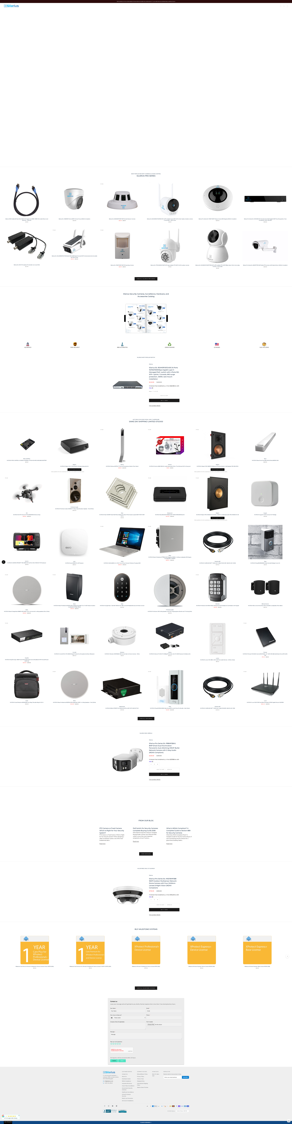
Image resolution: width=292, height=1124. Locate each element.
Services (167, 6)
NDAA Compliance (126, 1081)
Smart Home (147, 6)
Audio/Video (111, 6)
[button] (146, 1122)
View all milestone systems (146, 988)
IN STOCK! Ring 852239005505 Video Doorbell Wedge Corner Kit (265, 563)
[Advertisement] (146, 803)
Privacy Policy (140, 1076)
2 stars (114, 1044)
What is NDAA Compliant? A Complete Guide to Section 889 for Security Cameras (178, 830)
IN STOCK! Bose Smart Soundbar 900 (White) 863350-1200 (265, 460)
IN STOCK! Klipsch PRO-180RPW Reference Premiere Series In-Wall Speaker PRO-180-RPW (217, 466)
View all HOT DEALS (146, 718)
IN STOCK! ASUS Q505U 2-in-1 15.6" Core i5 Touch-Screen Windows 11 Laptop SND (122, 563)
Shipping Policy (141, 1081)
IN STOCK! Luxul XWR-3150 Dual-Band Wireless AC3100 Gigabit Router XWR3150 (265, 702)
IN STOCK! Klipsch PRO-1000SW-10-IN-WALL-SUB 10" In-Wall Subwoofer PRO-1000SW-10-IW (217, 514)
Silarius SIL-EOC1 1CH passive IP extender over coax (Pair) (27, 264)
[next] (287, 956)
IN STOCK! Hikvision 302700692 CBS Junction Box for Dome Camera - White (122, 654)
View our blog (146, 853)
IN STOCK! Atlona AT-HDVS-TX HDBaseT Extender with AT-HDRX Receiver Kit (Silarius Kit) (169, 654)
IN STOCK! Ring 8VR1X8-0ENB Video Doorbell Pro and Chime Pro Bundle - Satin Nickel (170, 708)
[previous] (4, 956)
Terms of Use (140, 1078)
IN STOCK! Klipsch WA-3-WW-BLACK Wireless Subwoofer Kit (74, 466)
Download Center (187, 6)
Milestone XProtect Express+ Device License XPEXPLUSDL (201, 966)
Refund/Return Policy (142, 1074)
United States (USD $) (182, 1111)
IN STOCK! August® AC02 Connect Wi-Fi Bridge (265, 514)
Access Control (137, 6)
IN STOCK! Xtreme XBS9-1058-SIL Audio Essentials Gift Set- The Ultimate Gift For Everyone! (169, 466)
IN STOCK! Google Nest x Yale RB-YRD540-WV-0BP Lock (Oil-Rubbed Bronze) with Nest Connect (122, 605)
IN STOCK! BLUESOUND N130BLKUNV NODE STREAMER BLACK (170, 514)
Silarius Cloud (176, 6)
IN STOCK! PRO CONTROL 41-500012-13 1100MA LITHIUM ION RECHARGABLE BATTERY (27, 460)
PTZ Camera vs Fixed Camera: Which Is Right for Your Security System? (111, 830)
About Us (124, 1076)
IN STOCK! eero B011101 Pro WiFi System (74, 563)
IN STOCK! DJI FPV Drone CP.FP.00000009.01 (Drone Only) (26, 514)
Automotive (128, 6)
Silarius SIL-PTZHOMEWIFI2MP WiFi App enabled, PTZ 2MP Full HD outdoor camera (170, 265)
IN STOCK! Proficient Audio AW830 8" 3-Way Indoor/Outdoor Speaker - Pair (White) (74, 508)
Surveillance (95, 6)
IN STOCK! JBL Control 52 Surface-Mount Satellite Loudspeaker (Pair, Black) (265, 605)
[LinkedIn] (116, 1106)
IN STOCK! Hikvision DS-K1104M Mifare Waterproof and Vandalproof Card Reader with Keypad (217, 605)
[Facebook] (153, 391)
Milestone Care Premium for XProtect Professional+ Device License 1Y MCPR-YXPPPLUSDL (90, 966)
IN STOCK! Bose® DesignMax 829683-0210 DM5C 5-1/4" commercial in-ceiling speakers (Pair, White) (26, 611)
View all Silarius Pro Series (146, 278)
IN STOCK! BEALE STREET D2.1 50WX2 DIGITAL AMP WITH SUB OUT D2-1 (122, 708)
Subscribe (185, 1077)
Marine (119, 6)
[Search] (284, 6)
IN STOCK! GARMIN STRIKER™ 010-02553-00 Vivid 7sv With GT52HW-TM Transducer (26, 562)
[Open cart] (287, 6)
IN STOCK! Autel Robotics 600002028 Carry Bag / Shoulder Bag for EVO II (26, 702)
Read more (102, 844)
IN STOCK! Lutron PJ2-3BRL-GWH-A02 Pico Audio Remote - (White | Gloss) (217, 659)
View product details (154, 405)
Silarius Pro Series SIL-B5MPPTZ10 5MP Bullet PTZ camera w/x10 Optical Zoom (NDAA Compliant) (265, 265)
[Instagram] (109, 1106)
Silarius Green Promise (142, 1087)
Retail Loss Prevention (127, 1098)
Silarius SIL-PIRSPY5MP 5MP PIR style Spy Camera (122, 265)
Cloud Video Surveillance (128, 1085)
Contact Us (198, 6)
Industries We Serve (127, 1083)
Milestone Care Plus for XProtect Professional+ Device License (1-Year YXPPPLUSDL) (35, 966)
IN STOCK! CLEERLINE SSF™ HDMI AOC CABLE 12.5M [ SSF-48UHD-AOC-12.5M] (217, 563)
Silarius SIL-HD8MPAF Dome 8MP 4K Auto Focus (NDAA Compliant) (74, 218)
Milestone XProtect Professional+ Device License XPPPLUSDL (146, 966)
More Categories (158, 6)
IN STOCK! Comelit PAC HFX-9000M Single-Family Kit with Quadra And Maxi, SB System (74, 654)
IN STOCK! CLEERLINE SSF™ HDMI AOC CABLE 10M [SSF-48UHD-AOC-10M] (217, 708)
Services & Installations (127, 1100)
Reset (122, 1060)
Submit (114, 1060)
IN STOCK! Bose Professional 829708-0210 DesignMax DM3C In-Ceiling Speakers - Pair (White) (74, 702)
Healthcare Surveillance (128, 1092)
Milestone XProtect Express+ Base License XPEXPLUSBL (257, 966)
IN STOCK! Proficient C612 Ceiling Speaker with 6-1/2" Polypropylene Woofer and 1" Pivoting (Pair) (170, 611)
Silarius (151, 364)
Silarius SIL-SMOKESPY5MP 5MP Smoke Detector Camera (122, 218)
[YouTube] (112, 1106)
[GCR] (3, 1116)
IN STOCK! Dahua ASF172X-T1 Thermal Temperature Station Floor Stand (122, 466)
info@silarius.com (108, 1081)
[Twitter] (155, 391)
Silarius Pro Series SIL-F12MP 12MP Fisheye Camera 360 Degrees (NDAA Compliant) (217, 218)
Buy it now (164, 400)
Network (103, 6)
